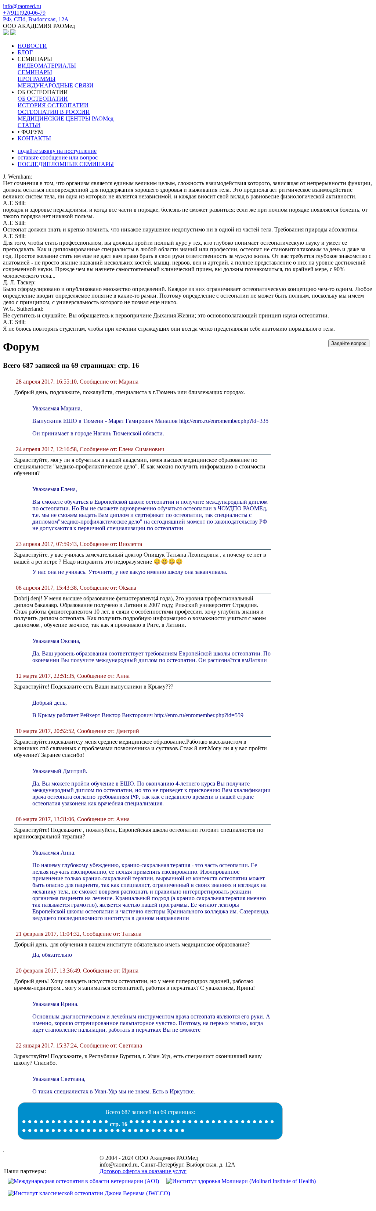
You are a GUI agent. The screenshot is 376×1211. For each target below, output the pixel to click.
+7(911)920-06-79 (24, 13)
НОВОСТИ (32, 46)
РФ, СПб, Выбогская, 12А (36, 19)
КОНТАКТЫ (34, 138)
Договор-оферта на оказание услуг (143, 1171)
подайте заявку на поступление (57, 151)
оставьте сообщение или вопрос (58, 157)
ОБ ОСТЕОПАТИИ (65, 108)
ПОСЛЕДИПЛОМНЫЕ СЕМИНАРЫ (66, 164)
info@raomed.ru (22, 6)
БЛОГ (25, 52)
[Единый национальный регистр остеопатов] (13, 33)
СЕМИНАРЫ (56, 72)
